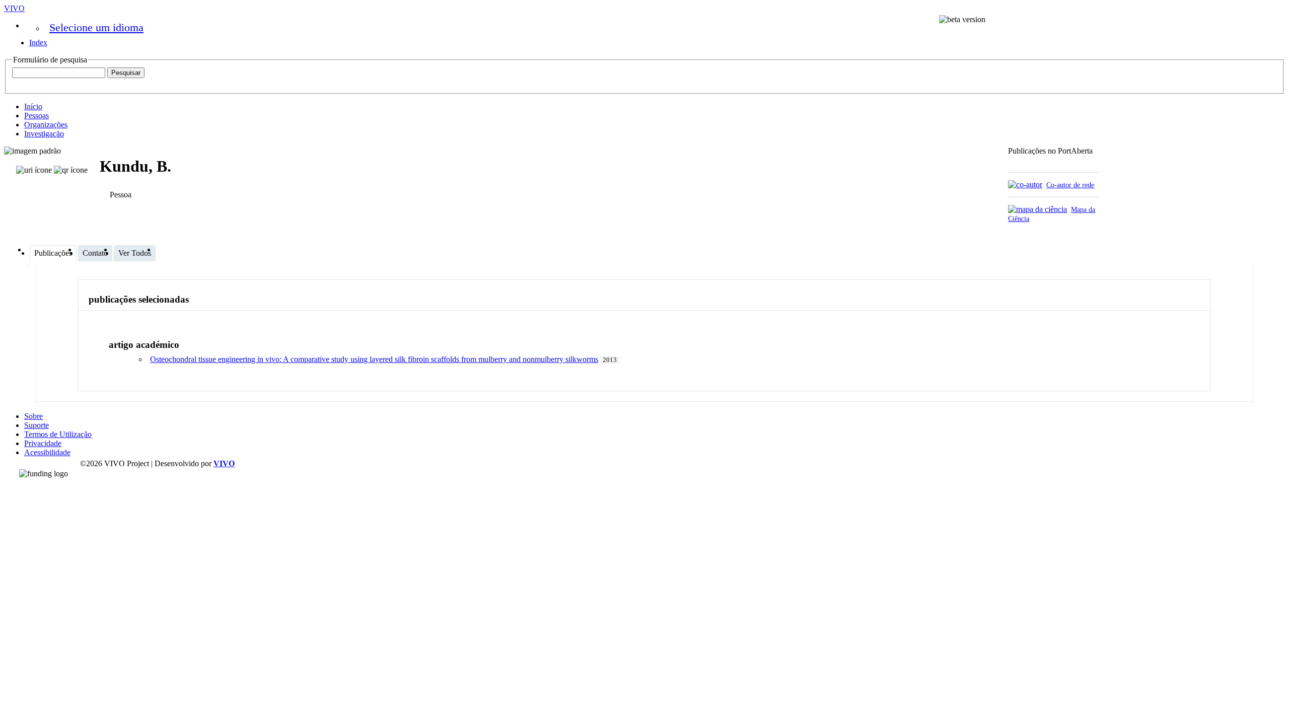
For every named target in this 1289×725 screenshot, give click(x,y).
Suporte (36, 425)
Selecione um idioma (96, 27)
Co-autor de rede (1070, 185)
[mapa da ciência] (1037, 209)
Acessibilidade (47, 452)
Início (33, 106)
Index (38, 42)
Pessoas (36, 115)
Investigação (44, 133)
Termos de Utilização (58, 434)
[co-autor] (1025, 184)
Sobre (33, 416)
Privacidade (42, 443)
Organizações (45, 124)
